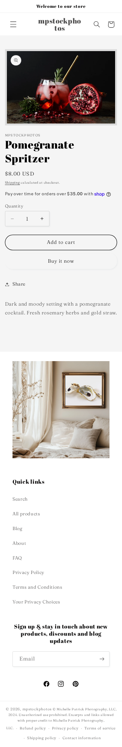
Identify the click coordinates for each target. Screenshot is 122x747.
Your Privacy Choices (36, 602)
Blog (18, 528)
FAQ (17, 558)
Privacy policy (65, 728)
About (19, 543)
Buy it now (61, 261)
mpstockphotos (37, 709)
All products (26, 514)
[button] (13, 24)
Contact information (82, 738)
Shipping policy (41, 738)
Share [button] (19, 284)
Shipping (12, 183)
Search (20, 499)
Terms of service (100, 728)
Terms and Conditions (38, 587)
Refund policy (33, 728)
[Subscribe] (102, 659)
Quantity (14, 205)
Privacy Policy (28, 572)
